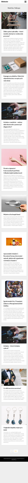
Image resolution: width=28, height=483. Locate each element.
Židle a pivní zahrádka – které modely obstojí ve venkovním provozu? (13, 34)
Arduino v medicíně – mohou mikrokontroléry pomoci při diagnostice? (12, 124)
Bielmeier (4, 2)
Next (16, 451)
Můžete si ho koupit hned (11, 214)
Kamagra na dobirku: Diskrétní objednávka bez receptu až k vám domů (13, 78)
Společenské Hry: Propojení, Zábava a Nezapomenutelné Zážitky (12, 303)
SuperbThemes (20, 458)
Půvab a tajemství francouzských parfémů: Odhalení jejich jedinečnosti (12, 170)
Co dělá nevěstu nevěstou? (12, 388)
